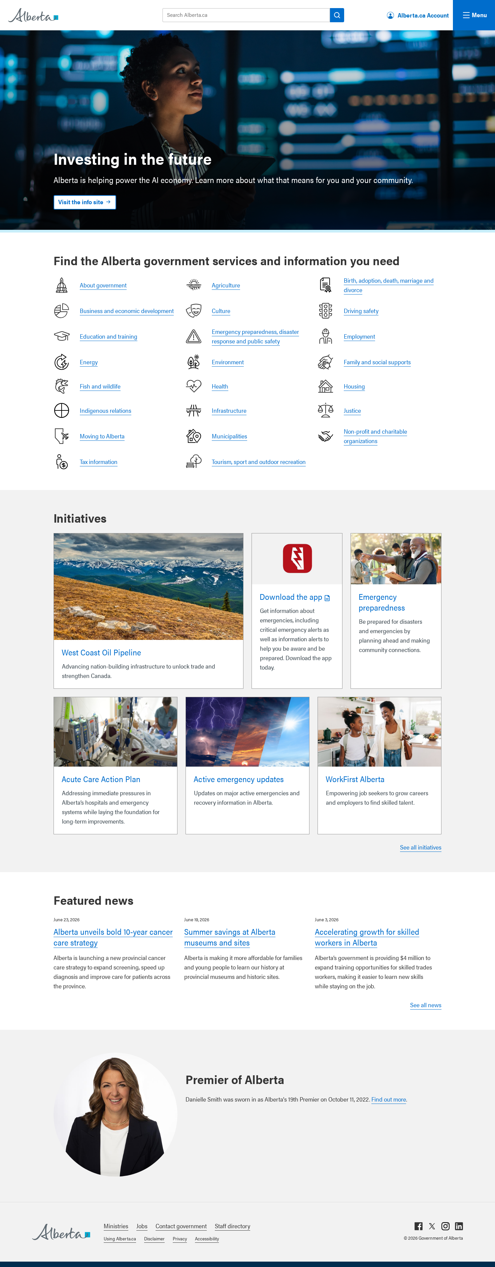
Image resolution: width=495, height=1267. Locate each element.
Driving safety (361, 310)
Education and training (108, 336)
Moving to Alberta (102, 436)
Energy (89, 362)
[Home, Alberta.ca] (32, 15)
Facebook (419, 1226)
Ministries (116, 1226)
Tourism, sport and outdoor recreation (259, 461)
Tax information (99, 461)
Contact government (181, 1226)
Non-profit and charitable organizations (375, 436)
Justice (352, 410)
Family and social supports (377, 362)
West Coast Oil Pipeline (101, 652)
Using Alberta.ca (120, 1238)
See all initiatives (420, 847)
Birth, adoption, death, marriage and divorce (389, 285)
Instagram (445, 1226)
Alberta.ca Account (423, 15)
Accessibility (207, 1238)
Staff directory (232, 1226)
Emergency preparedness (382, 602)
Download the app (291, 596)
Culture (221, 310)
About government (103, 285)
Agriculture (226, 285)
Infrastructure (229, 410)
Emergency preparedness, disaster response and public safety (255, 336)
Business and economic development (127, 310)
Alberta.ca (61, 1232)
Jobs (141, 1226)
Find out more (388, 1099)
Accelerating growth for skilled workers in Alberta (367, 937)
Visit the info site (80, 201)
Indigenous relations (105, 410)
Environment (228, 362)
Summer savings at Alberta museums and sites (229, 937)
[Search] (337, 15)
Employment (359, 336)
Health (220, 386)
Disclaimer (154, 1238)
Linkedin (459, 1226)
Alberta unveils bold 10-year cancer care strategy (113, 937)
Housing (354, 386)
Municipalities (229, 436)
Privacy (180, 1238)
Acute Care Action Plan (101, 778)
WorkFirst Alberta (355, 778)
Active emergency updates (239, 778)
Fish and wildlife (100, 386)
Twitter (432, 1226)
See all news (425, 1004)
